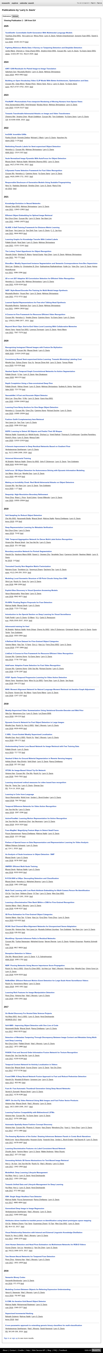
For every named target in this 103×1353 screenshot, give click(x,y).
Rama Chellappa (61, 518)
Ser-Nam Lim (46, 218)
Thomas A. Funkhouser (70, 434)
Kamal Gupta (38, 254)
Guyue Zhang (31, 1068)
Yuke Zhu (75, 266)
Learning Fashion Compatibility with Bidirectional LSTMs (29, 1112)
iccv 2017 (9, 1031)
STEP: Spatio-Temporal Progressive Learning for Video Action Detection (36, 677)
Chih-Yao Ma (33, 669)
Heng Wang (62, 329)
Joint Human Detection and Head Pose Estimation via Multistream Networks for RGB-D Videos (45, 1245)
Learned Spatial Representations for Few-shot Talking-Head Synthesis (35, 302)
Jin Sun (14, 1164)
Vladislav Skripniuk (19, 186)
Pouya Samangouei (13, 833)
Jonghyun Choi (25, 821)
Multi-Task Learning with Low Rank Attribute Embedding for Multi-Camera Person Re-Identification (47, 890)
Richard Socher (53, 410)
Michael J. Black (37, 138)
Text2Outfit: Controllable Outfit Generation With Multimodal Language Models (38, 33)
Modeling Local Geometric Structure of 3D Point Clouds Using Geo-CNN (36, 578)
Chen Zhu (30, 410)
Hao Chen (48, 254)
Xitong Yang (41, 84)
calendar (23, 3)
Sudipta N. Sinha (65, 386)
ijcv (6, 321)
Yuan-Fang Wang (39, 693)
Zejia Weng (19, 84)
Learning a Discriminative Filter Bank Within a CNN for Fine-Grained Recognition (39, 902)
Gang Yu (25, 581)
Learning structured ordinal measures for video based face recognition (35, 782)
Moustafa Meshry (24, 72)
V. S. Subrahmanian (44, 957)
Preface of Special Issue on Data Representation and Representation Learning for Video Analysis (46, 842)
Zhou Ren (17, 398)
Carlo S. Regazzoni (47, 617)
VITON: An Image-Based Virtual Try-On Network (25, 770)
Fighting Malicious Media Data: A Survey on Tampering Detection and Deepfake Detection (43, 48)
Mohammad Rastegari (26, 1304)
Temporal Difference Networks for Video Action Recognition (30, 806)
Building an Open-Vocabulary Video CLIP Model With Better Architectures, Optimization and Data (46, 81)
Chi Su (8, 893)
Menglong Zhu (57, 1127)
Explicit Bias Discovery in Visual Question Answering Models (31, 590)
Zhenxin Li (20, 51)
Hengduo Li (9, 149)
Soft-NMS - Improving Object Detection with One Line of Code (31, 1025)
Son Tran (20, 422)
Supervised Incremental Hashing (19, 1313)
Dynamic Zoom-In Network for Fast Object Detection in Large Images (34, 722)
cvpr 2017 (9, 1047)
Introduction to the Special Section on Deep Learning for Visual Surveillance (38, 614)
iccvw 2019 (9, 648)
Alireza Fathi (34, 437)
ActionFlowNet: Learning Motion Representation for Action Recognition (36, 818)
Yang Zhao (75, 1127)
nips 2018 (9, 872)
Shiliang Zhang (26, 893)
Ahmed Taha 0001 (12, 206)
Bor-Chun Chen (11, 218)
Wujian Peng (30, 84)
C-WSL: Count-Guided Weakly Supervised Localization (28, 734)
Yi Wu (24, 398)
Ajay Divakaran (41, 374)
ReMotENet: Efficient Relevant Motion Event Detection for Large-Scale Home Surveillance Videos (46, 981)
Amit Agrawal (30, 105)
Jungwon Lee (35, 1079)
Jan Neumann (37, 821)
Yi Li (37, 617)
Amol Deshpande (47, 1016)
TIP (6, 120)
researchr (6, 3)
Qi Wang (31, 617)
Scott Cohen (32, 497)
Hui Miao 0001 (11, 1016)
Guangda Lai (22, 434)
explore (15, 3)
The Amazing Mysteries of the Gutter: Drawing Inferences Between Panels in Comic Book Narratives (48, 1136)
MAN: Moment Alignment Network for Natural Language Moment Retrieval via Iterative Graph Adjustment (50, 689)
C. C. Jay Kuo (56, 230)
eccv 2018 (9, 716)
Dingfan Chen (33, 186)
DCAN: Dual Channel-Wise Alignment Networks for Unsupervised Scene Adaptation (40, 926)
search (31, 3)
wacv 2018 (9, 812)
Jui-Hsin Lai (46, 968)
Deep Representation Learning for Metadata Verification (29, 527)
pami (7, 87)
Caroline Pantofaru (88, 434)
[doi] (26, 42)
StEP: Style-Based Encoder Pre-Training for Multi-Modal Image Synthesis (36, 290)
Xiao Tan (20, 645)
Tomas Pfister (67, 362)
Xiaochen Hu (62, 138)
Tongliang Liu (23, 569)
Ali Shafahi (9, 461)
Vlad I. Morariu (40, 725)
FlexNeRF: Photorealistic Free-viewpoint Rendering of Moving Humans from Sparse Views (43, 102)
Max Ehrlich (22, 761)
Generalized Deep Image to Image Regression (24, 1208)
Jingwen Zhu (45, 554)
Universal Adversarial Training (18, 458)
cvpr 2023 (9, 108)
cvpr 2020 (9, 401)
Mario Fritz (56, 186)
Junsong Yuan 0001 (82, 36)
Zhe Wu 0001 (10, 350)
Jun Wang (9, 473)
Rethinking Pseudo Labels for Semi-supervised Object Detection (33, 146)
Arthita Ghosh (10, 761)
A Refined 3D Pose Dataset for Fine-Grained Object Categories (32, 641)
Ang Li (49, 84)
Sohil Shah (32, 761)
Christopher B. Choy (31, 266)
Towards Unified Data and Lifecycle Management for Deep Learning (34, 1184)
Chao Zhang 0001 (32, 51)
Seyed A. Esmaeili (12, 1092)
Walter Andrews (47, 1151)
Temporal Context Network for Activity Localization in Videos (31, 1064)
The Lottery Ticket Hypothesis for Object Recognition (28, 251)
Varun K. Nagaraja (12, 1292)
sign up (15, 1338)
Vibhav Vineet (22, 386)
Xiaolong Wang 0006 (23, 554)
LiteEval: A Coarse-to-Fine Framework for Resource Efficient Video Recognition (39, 653)
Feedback (63, 1350)
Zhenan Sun (38, 785)
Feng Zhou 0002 (52, 645)
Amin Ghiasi (31, 629)
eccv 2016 (9, 1296)
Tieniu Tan (16, 785)
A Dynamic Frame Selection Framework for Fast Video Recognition (33, 170)
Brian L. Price (20, 497)
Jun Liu (20, 1248)
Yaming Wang (10, 645)
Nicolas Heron (42, 105)
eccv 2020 (9, 365)
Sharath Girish (11, 254)
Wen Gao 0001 (58, 893)
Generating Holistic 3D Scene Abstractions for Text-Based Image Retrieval (37, 1160)
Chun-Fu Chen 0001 (32, 968)
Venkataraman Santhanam (16, 449)
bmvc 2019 (9, 521)
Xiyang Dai (9, 542)
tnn (6, 453)
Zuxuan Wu (61, 51)
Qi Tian (36, 893)
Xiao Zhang (46, 1127)
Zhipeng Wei (10, 117)
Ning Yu (8, 186)
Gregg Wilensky (44, 497)
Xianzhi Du (9, 554)
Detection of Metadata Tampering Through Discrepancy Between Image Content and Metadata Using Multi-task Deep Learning (51, 1038)
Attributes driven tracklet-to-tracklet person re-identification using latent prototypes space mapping (48, 1220)
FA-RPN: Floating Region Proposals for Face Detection (28, 602)
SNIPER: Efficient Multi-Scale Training (21, 866)
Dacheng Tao (49, 569)
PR (6, 788)
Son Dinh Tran (31, 230)
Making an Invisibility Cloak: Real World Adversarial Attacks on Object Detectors (39, 482)
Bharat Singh (10, 162)
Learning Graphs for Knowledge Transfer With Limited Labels (31, 239)
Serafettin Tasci (57, 554)
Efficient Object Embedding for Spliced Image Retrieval (28, 215)
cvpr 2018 (9, 584)
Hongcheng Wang (21, 984)
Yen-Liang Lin (27, 36)
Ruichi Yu (17, 581)
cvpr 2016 (9, 1307)
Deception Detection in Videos (18, 953)
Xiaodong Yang (22, 680)
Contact (13, 1350)
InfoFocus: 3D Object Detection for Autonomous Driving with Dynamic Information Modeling (45, 470)
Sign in (93, 3)
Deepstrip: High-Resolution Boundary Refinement (26, 494)
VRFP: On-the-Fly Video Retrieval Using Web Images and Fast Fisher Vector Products (41, 1100)
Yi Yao (19, 374)
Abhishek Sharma (34, 881)
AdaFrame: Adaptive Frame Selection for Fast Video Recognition (33, 665)
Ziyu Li (34, 645)
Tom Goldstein (58, 117)
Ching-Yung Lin (92, 968)
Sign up (99, 3)
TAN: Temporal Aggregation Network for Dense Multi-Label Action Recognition (38, 539)
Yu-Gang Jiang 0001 (88, 51)
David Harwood (46, 1328)
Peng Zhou (9, 497)
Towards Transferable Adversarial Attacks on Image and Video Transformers (37, 114)
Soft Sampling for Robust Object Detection (23, 515)
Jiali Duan (9, 230)
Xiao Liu (41, 645)
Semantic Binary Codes (15, 1277)
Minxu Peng (38, 36)
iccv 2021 (9, 273)
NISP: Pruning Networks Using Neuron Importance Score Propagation (35, 965)
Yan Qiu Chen (55, 1068)
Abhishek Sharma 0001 (37, 162)
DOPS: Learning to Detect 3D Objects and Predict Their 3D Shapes (33, 431)
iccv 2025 (9, 42)
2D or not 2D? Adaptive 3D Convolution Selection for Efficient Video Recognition (40, 278)
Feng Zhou (52, 917)
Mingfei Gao (10, 362)
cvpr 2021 (9, 209)
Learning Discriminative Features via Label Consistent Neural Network (35, 1148)
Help (28, 1350)
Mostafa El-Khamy (22, 1079)
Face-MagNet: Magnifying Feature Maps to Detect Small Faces (32, 830)
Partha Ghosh (10, 138)
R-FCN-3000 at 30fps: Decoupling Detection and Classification (32, 878)
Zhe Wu (29, 773)
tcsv (6, 620)
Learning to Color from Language (19, 794)
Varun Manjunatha (12, 593)
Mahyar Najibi (22, 162)
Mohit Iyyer (25, 797)
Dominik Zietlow (23, 138)
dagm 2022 (9, 141)
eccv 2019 (9, 752)
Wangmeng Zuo (19, 713)
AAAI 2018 (9, 960)
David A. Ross (10, 437)
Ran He (8, 785)
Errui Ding (43, 917)
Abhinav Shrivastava (52, 72)
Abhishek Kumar (37, 941)
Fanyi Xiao (48, 680)
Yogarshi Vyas (48, 1140)
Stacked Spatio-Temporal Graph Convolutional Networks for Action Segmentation (40, 371)
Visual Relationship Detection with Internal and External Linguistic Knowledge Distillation (43, 1232)
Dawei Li (35, 554)
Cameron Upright (71, 554)
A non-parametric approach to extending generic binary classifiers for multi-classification (43, 1325)
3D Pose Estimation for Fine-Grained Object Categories (29, 914)
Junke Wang (10, 51)
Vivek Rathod (55, 434)
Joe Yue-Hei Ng (32, 542)
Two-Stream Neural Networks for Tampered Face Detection (30, 1256)
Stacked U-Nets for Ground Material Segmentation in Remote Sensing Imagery (38, 758)
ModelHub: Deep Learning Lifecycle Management (26, 1172)
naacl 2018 (9, 801)
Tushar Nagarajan (22, 941)
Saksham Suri (10, 72)
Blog (49, 1350)
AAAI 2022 (9, 152)
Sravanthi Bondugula (13, 1280)
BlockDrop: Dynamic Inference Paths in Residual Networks (30, 938)
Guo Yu (31, 362)
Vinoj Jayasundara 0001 (14, 105)
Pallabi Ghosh (10, 242)
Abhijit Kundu (33, 434)
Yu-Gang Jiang (71, 84)
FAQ (55, 1350)
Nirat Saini (21, 242)
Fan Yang (15, 893)
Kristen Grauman (76, 941)
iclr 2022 (8, 189)
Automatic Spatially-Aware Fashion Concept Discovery (28, 1124)
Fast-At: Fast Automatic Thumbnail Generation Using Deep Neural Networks (37, 1089)
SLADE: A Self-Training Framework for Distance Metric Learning (32, 227)
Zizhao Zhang (21, 362)
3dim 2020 (9, 389)
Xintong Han (10, 773)
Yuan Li (67, 1127)
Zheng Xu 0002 (33, 461)
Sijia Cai (8, 713)
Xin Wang (27, 693)
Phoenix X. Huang (33, 1127)
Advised (15, 16)
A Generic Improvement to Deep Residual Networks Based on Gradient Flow (37, 446)
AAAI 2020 (9, 353)
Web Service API (38, 1350)
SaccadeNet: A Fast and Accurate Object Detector (26, 395)
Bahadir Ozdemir (12, 1316)
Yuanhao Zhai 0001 (13, 36)
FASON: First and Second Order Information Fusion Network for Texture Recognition (41, 1052)
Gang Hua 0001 (46, 398)
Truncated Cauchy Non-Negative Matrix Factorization (28, 566)
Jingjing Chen (21, 117)
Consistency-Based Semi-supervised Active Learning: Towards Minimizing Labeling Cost (43, 359)
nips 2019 (9, 636)
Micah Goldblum (34, 117)
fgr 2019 (8, 561)
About (5, 1350)
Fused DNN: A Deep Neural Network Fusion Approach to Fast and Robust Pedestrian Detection (45, 1076)
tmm (7, 1107)
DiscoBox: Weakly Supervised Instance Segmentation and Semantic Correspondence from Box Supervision (51, 263)
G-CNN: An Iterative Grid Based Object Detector (25, 1301)
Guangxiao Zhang (40, 1224)
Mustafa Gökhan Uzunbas (48, 929)
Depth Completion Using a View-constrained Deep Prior (29, 383)
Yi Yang (28, 645)
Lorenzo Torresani (37, 329)
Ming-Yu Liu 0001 (36, 680)
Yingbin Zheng (31, 317)
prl (6, 848)
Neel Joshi (77, 386)
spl (6, 1251)
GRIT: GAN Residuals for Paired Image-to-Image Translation (30, 69)
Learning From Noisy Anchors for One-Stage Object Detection (31, 407)
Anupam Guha (36, 1140)
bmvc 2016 (9, 1319)
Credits (21, 1350)
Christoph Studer (72, 629)
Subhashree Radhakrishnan (51, 266)
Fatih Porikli (10, 617)
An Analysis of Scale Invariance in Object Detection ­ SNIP (29, 854)
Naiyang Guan (11, 569)
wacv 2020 (9, 377)
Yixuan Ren (24, 293)
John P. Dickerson (47, 461)
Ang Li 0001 (29, 725)
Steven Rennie (50, 941)
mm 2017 (9, 1119)
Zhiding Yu (18, 266)
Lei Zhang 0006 (45, 713)
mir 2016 (8, 1283)
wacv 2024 (9, 75)
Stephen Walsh (85, 554)
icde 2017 (9, 1179)
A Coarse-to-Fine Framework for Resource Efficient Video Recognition (35, 314)
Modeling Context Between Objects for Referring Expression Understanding (37, 1289)
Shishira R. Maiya (25, 254)
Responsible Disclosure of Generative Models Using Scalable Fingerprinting (38, 182)
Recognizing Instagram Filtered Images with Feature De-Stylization (33, 347)
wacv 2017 (9, 1083)
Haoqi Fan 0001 (22, 329)
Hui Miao (8, 1175)
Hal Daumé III (79, 1140)
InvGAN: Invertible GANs (15, 134)
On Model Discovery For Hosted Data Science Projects (28, 1013)
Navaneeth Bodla (24, 518)
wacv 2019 (9, 533)
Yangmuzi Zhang (36, 569)
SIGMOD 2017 (11, 1019)
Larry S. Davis (49, 36)
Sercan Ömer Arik (42, 362)
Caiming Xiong (31, 173)
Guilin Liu (67, 266)
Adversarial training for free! (17, 626)
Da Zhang (9, 693)
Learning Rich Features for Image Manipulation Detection (30, 992)
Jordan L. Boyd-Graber (40, 797)
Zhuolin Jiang (10, 1151)
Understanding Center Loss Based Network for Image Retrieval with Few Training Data (42, 746)
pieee (7, 54)
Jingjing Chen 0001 (48, 51)
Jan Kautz (69, 680)
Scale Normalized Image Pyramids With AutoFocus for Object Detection (35, 158)
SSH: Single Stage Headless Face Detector (23, 1196)
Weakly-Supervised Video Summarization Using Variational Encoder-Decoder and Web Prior (44, 710)
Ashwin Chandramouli (65, 36)
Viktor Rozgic (59, 1151)
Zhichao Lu (44, 434)
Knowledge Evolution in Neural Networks (22, 203)
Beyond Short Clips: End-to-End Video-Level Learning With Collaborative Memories (41, 326)
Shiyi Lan (9, 266)
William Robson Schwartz (15, 845)
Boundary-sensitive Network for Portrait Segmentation (28, 551)
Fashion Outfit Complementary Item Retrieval (24, 419)
